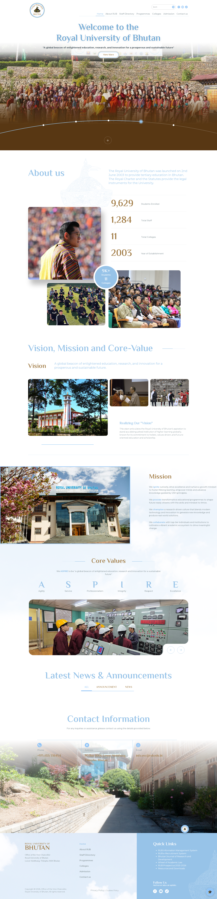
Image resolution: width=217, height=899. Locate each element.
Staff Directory (126, 14)
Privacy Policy (97, 890)
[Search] (173, 7)
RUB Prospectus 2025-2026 (172, 865)
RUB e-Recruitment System (172, 853)
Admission (168, 14)
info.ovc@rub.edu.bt (149, 756)
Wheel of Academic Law (170, 862)
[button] (34, 444)
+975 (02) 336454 (49, 756)
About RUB (111, 14)
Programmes (143, 14)
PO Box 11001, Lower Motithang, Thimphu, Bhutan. (105, 758)
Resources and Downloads (171, 868)
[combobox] (163, 7)
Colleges (156, 14)
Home (100, 14)
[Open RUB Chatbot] (185, 829)
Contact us (182, 14)
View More (108, 54)
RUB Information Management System (177, 850)
